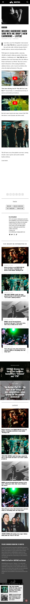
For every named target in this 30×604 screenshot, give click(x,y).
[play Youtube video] (15, 78)
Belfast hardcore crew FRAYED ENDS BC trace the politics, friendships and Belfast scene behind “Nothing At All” (14, 268)
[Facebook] (7, 194)
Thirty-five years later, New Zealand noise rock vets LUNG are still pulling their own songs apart (15, 350)
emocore (9, 206)
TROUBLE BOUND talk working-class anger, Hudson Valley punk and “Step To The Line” (14, 534)
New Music (4, 27)
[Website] (16, 234)
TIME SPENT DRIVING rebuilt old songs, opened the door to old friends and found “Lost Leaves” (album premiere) (15, 589)
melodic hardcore (18, 206)
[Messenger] (10, 194)
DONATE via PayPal (7, 560)
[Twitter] (13, 194)
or (13, 560)
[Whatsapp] (16, 194)
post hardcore (11, 208)
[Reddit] (19, 194)
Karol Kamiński (13, 217)
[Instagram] (14, 234)
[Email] (22, 194)
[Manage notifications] (26, 600)
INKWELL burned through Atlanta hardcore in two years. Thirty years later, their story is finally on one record (15, 597)
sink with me (20, 208)
